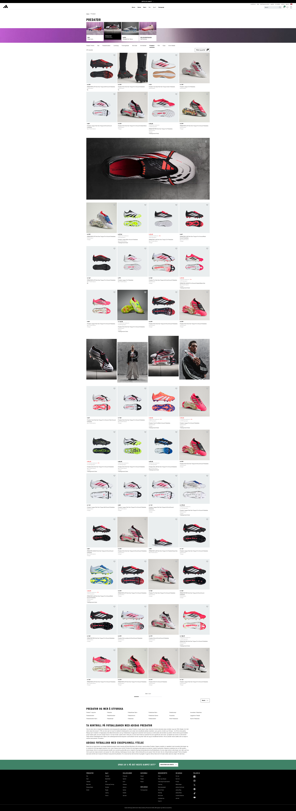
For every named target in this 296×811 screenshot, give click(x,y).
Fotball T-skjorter (91, 712)
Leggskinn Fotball (195, 715)
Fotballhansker (111, 715)
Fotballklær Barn (132, 712)
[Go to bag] (291, 7)
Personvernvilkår (150, 807)
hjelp (258, 4)
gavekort (272, 4)
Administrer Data (137, 807)
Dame (139, 7)
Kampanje (161, 7)
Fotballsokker (152, 718)
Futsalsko (172, 715)
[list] (148, 46)
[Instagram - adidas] (201, 781)
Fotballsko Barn (153, 712)
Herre (133, 7)
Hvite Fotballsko (173, 718)
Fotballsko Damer (153, 715)
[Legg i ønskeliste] (114, 55)
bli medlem (277, 4)
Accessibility (168, 807)
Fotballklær (110, 718)
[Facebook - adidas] (201, 777)
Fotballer (109, 712)
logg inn (287, 4)
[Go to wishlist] (287, 7)
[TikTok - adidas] (201, 793)
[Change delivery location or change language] (291, 4)
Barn (144, 7)
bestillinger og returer (264, 4)
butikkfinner (253, 4)
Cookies (143, 807)
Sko (150, 7)
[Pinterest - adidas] (201, 789)
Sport (154, 7)
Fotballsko (131, 718)
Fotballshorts (131, 715)
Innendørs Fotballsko (196, 712)
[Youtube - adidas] (201, 798)
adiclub (282, 4)
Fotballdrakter (90, 715)
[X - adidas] (201, 785)
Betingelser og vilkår (160, 807)
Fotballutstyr (172, 712)
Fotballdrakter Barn (91, 718)
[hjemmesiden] (5, 6)
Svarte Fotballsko (194, 718)
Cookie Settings (128, 807)
